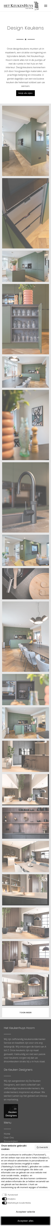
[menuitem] (45, 5)
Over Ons (9, 1137)
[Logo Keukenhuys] (21, 5)
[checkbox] (9, 1194)
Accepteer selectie (25, 1211)
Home (7, 1133)
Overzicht (43, 1147)
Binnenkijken (11, 1141)
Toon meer (26, 1012)
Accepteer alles (25, 1220)
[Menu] (45, 5)
